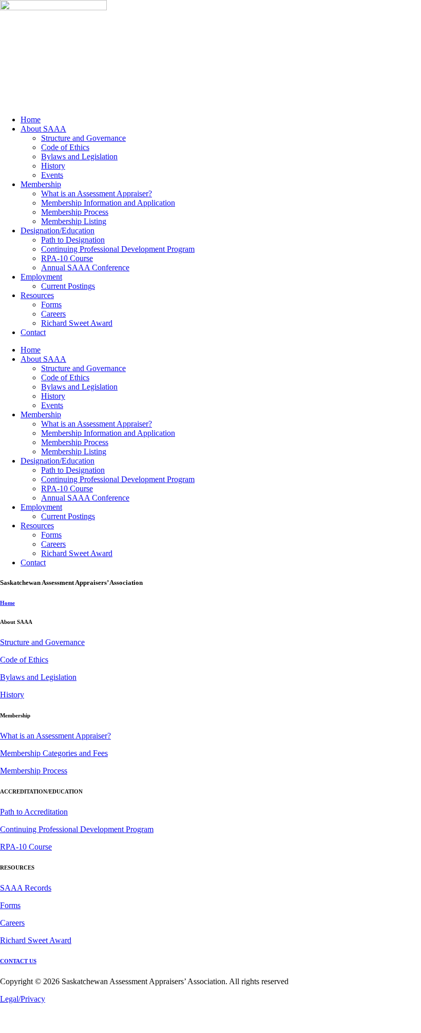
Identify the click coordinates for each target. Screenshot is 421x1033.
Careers (53, 313)
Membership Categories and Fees (54, 753)
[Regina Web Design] (20, 1028)
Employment (41, 276)
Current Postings (68, 286)
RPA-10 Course (67, 258)
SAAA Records (25, 887)
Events (52, 175)
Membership (41, 184)
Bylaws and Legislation (79, 156)
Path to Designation (73, 239)
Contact (33, 332)
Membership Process (74, 212)
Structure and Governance (83, 138)
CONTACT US (18, 961)
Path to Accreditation (34, 811)
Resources (37, 295)
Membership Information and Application (108, 202)
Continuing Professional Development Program (118, 249)
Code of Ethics (65, 147)
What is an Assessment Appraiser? (96, 193)
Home (31, 119)
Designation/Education (57, 230)
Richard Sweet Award (76, 323)
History (53, 165)
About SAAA (43, 128)
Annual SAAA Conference (85, 267)
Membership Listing (73, 221)
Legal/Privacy (22, 998)
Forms (51, 304)
